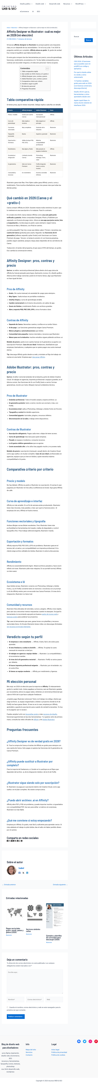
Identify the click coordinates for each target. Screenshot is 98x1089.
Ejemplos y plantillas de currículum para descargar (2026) (54, 937)
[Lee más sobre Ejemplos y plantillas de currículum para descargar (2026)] (55, 916)
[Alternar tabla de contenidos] (46, 68)
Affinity (36, 720)
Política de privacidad (59, 1052)
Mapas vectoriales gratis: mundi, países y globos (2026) (14, 930)
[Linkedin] (13, 841)
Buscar (76, 36)
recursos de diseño (50, 714)
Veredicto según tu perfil (30, 84)
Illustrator (9, 935)
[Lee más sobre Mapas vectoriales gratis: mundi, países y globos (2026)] (15, 912)
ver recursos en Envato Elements (18, 627)
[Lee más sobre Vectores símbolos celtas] (35, 912)
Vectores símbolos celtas (33, 930)
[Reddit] (17, 841)
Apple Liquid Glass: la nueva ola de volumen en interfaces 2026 (83, 102)
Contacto (29, 1055)
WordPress (79, 4)
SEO (38, 11)
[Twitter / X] (23, 873)
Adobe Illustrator (48, 720)
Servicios (29, 1052)
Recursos (66, 4)
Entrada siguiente (60, 884)
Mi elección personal (28, 86)
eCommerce (24, 11)
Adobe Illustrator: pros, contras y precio (34, 79)
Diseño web (40, 4)
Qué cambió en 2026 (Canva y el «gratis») (35, 74)
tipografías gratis (32, 714)
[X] (9, 841)
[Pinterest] (11, 841)
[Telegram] (21, 841)
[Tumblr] (15, 841)
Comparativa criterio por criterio (32, 81)
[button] (31, 4)
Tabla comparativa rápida (30, 71)
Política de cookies (58, 1055)
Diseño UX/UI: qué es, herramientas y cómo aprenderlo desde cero (82, 94)
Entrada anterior (9, 884)
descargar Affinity (38, 357)
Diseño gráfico (25, 4)
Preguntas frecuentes (29, 89)
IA (33, 11)
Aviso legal (55, 1050)
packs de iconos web (49, 614)
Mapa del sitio (31, 1050)
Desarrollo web (54, 4)
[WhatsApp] (19, 841)
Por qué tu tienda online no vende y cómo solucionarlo (82, 74)
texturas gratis (12, 617)
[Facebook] (7, 841)
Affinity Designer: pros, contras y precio (34, 76)
